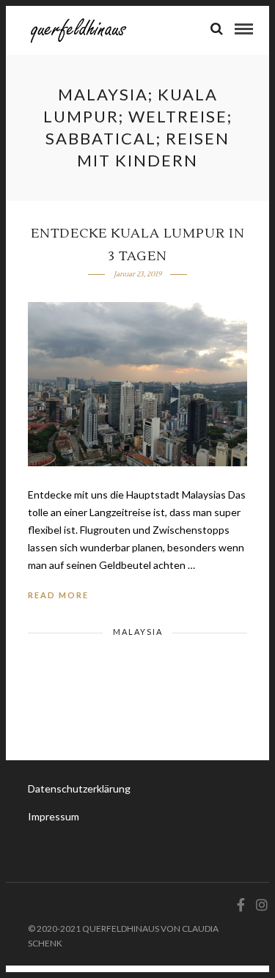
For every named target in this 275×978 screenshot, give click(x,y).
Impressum (53, 816)
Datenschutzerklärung (79, 788)
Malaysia (138, 631)
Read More (58, 595)
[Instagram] (259, 904)
